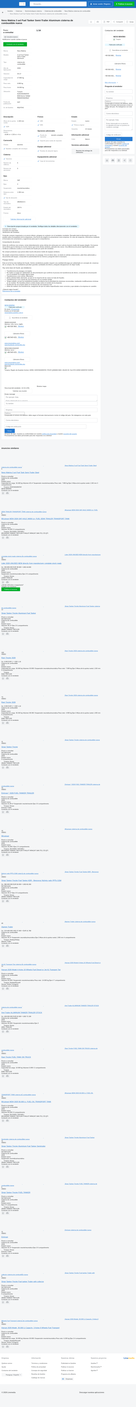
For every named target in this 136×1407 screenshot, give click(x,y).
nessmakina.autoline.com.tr (14, 312)
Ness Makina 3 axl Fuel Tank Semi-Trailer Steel (20, 473)
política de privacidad (49, 434)
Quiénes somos (7, 1363)
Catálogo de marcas (38, 1378)
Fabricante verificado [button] (15, 307)
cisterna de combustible (21, 63)
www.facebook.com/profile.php (15, 345)
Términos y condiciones (39, 1363)
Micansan (5, 836)
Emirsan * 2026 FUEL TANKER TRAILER (17, 793)
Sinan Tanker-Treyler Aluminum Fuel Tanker (18, 613)
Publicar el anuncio (10, 589)
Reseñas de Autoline (38, 1374)
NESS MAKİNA (10, 305)
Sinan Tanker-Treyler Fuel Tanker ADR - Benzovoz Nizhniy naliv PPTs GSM (31, 881)
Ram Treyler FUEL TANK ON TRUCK (16, 1057)
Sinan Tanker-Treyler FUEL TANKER (15, 1193)
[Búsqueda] (31, 4)
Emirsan (4, 1237)
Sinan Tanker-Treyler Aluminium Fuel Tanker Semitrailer (23, 1146)
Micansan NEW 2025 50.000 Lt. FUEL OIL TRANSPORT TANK (26, 1102)
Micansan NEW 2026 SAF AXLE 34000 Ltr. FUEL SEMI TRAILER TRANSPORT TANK (35, 519)
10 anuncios (15, 309)
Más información (110, 82)
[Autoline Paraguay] (9, 4)
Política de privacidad (38, 1367)
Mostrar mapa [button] (41, 386)
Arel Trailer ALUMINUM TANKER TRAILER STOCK (21, 1013)
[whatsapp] (6, 329)
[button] (91, 22)
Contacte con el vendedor (15, 44)
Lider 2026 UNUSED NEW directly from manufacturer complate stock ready (31, 563)
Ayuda (4, 1367)
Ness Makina (21, 51)
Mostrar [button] (21, 326)
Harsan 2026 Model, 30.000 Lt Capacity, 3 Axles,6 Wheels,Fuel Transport (30, 1328)
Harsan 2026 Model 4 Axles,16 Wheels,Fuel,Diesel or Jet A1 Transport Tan (31, 970)
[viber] (8, 340)
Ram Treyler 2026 (8, 658)
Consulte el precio (12, 37)
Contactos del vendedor (10, 1370)
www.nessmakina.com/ (12, 343)
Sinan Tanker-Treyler (9, 747)
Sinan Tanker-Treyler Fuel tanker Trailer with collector (22, 1282)
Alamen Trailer (7, 927)
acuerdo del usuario (70, 434)
